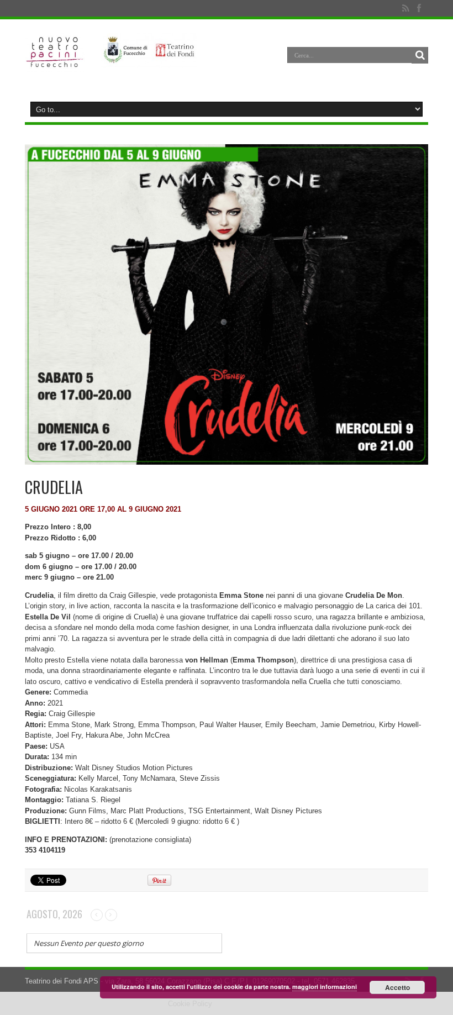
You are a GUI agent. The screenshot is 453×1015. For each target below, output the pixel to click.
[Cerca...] (420, 55)
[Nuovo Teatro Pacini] (55, 63)
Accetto (397, 987)
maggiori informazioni (324, 986)
